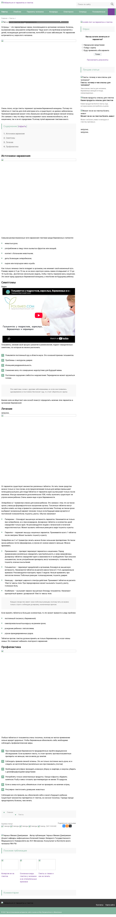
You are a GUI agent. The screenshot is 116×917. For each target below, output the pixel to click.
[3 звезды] (24, 826)
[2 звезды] (14, 826)
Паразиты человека (35, 12)
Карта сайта (110, 905)
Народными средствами (94, 45)
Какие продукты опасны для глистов (97, 100)
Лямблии (17, 12)
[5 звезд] (42, 826)
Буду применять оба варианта (96, 50)
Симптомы (9, 138)
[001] (54, 915)
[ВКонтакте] (64, 826)
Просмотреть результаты (97, 60)
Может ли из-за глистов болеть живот (97, 116)
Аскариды (53, 12)
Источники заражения (14, 134)
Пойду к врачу (90, 48)
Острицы (83, 12)
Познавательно (98, 12)
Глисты (4, 12)
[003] (62, 915)
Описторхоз (68, 12)
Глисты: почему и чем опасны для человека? (95, 84)
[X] (70, 826)
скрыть (22, 126)
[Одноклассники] (67, 826)
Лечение (8, 142)
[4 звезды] (33, 826)
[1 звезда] (5, 826)
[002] (58, 915)
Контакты (99, 905)
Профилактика (11, 147)
